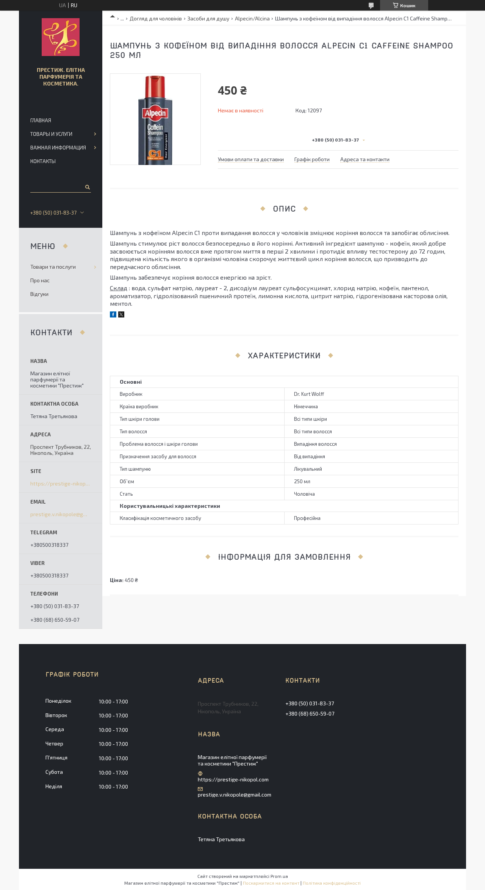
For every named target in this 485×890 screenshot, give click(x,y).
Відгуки (39, 294)
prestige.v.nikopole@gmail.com (60, 514)
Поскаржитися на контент (271, 882)
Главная (40, 120)
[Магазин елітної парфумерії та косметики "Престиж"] (61, 37)
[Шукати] (87, 187)
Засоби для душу (208, 18)
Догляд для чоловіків (156, 18)
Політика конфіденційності (332, 882)
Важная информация (58, 148)
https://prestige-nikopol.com (60, 484)
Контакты (43, 161)
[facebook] (113, 315)
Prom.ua (279, 876)
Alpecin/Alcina (252, 18)
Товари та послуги (53, 266)
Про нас (40, 280)
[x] (121, 315)
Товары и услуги (51, 134)
